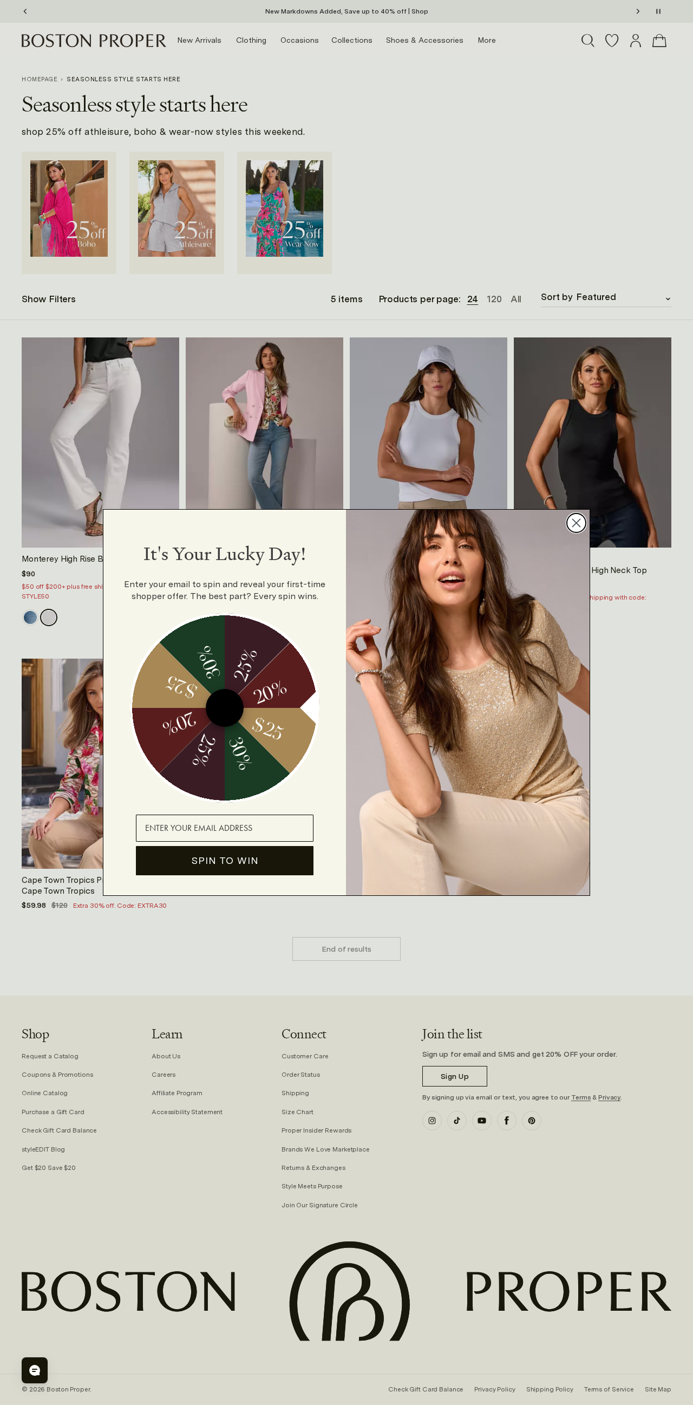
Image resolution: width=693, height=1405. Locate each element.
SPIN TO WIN (225, 860)
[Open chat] (35, 1370)
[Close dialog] (576, 522)
